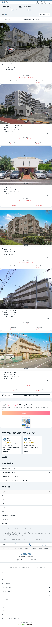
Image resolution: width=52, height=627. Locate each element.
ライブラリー (34, 548)
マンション (26, 548)
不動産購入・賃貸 (18, 548)
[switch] (13, 10)
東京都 (40, 548)
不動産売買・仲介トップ (7, 548)
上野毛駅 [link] (46, 548)
